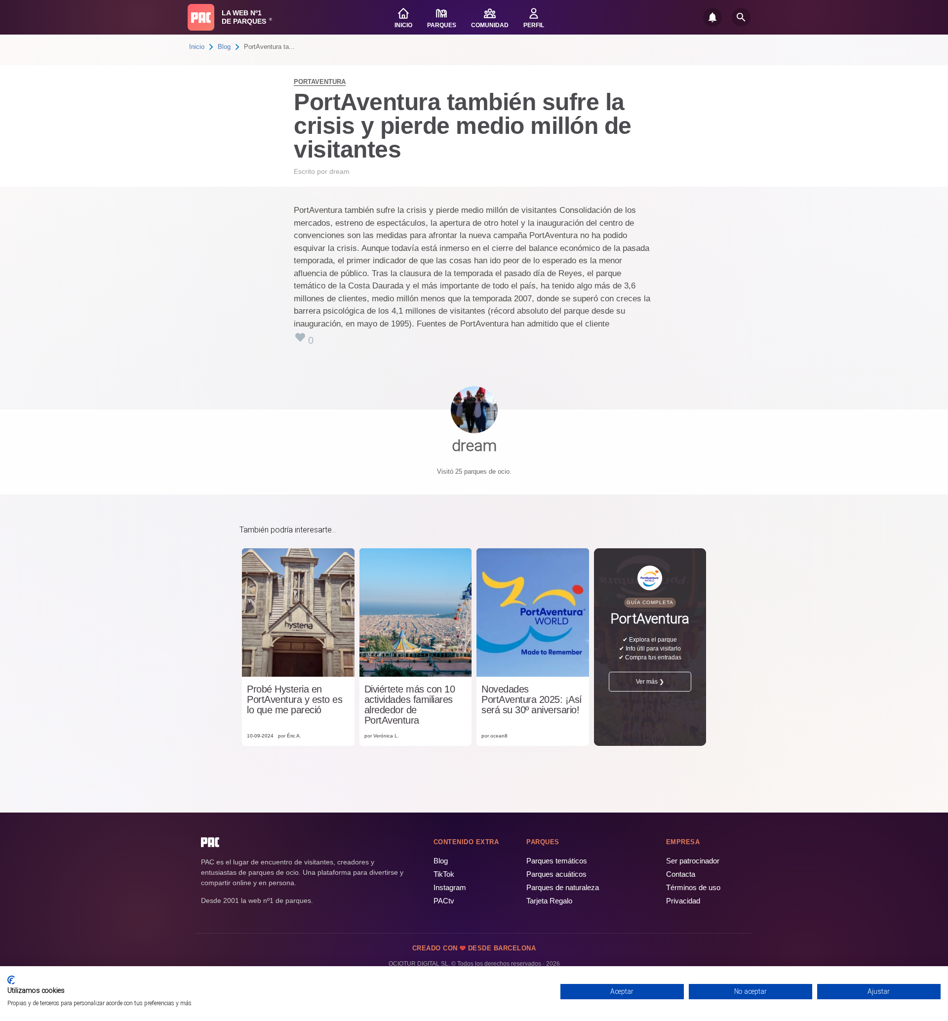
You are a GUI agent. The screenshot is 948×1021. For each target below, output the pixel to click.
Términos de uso (693, 887)
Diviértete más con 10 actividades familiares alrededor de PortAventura (409, 705)
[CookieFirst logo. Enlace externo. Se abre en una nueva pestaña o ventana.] (11, 980)
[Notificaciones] (712, 17)
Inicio (196, 46)
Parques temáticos (556, 861)
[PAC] (201, 17)
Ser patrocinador (692, 861)
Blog (224, 46)
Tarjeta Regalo (549, 901)
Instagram (450, 887)
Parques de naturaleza (562, 887)
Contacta (680, 874)
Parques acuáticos (556, 874)
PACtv (444, 901)
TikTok (444, 874)
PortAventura (320, 81)
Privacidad (683, 901)
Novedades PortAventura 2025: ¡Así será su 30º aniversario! (531, 699)
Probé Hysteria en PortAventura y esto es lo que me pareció (294, 699)
